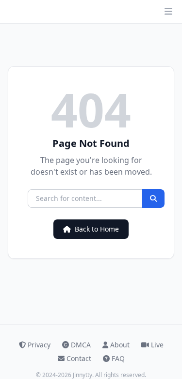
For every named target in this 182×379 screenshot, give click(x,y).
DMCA (81, 344)
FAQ (118, 358)
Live (157, 344)
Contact (78, 358)
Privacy (39, 344)
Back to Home (97, 229)
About (120, 344)
